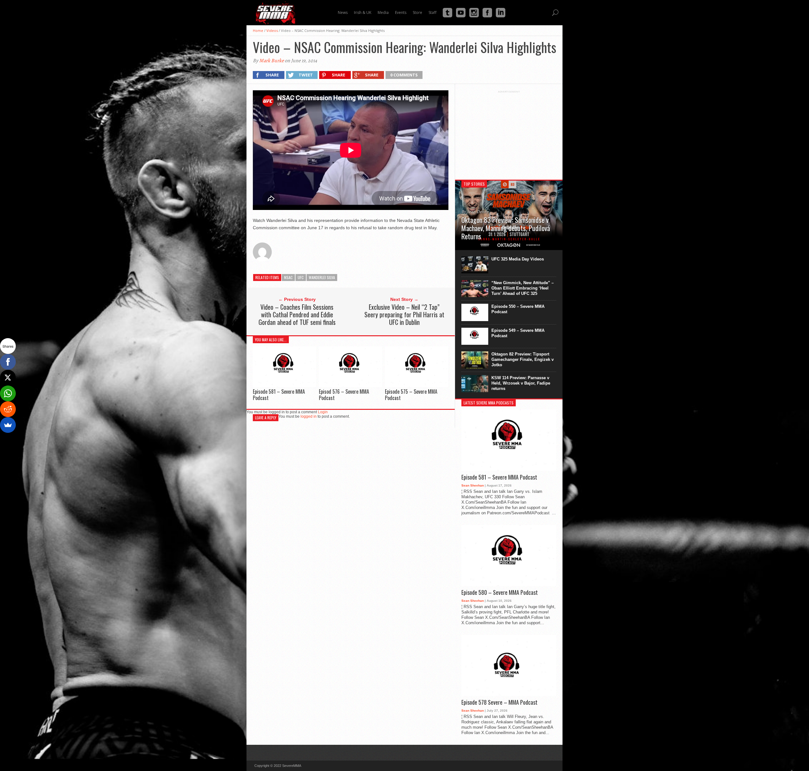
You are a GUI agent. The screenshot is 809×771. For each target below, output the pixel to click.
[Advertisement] (508, 132)
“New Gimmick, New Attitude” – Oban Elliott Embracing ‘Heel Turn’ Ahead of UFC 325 (522, 288)
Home (258, 30)
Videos (272, 30)
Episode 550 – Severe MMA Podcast (517, 309)
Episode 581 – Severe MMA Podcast (279, 394)
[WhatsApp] (8, 393)
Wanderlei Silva (322, 277)
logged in (309, 416)
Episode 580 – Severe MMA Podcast (499, 592)
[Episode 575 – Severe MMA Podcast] (416, 385)
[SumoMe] (8, 425)
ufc (301, 277)
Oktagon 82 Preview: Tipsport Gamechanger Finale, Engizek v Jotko (522, 359)
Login (323, 412)
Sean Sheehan (472, 485)
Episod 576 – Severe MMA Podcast (344, 394)
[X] (8, 377)
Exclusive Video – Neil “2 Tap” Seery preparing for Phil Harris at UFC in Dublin (404, 314)
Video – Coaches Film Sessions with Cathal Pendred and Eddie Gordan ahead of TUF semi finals (297, 314)
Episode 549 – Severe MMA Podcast (517, 333)
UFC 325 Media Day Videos (517, 259)
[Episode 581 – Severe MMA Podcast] (284, 385)
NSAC (288, 277)
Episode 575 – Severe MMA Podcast (411, 394)
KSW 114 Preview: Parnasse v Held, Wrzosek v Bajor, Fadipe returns (520, 383)
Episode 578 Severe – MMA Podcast (499, 702)
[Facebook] (8, 362)
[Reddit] (8, 409)
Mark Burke (271, 60)
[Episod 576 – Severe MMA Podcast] (350, 385)
